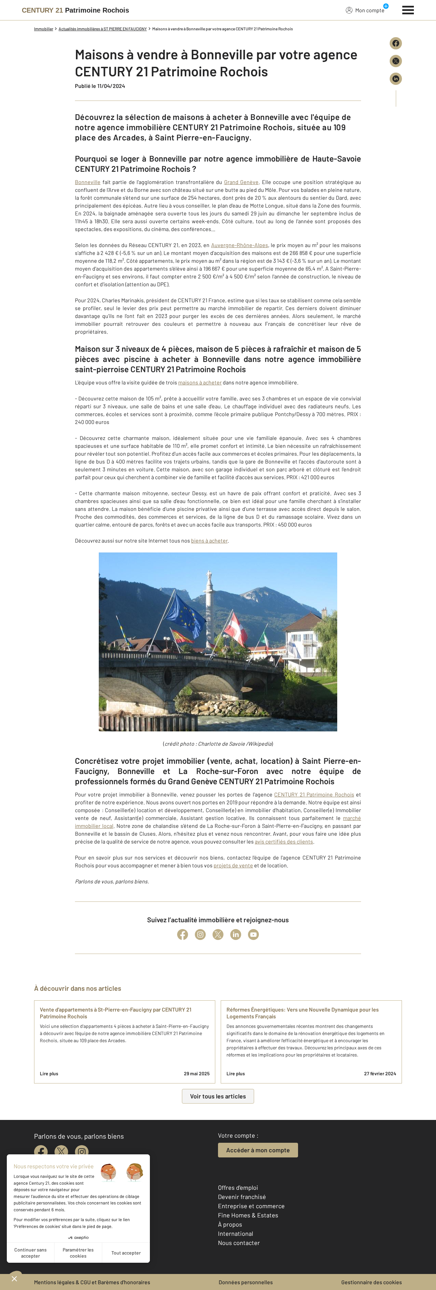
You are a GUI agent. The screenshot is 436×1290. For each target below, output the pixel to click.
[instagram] (82, 1152)
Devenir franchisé (242, 1196)
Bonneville (87, 182)
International (235, 1233)
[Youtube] (253, 934)
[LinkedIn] (235, 934)
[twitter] (61, 1152)
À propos (230, 1224)
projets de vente (233, 865)
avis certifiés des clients (284, 841)
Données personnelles (246, 1282)
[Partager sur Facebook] (396, 43)
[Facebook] (182, 934)
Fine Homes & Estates (248, 1215)
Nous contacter (239, 1242)
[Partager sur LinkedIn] (396, 79)
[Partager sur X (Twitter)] (396, 61)
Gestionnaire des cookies (371, 1282)
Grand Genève (241, 182)
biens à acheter (209, 540)
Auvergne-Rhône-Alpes (239, 245)
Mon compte (370, 10)
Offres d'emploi (238, 1187)
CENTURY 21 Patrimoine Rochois (314, 794)
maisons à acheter (200, 382)
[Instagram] (200, 934)
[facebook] (41, 1152)
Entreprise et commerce (251, 1206)
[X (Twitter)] (218, 934)
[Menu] (408, 9)
